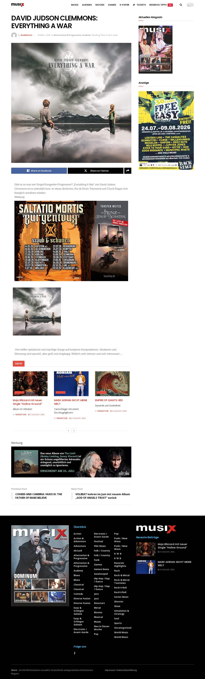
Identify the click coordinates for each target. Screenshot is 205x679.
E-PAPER (124, 4)
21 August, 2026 (36, 414)
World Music (121, 632)
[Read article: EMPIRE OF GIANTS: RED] (112, 383)
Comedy (78, 593)
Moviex (98, 612)
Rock (117, 570)
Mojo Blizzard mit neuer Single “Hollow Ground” (27, 402)
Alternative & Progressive (67, 35)
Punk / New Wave (120, 540)
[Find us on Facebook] (74, 653)
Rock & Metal (122, 575)
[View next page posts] (74, 430)
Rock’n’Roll (120, 592)
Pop (96, 633)
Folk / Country (102, 550)
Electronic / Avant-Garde (81, 631)
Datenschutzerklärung (127, 670)
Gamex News (101, 569)
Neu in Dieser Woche (101, 628)
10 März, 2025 (43, 35)
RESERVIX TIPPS (160, 4)
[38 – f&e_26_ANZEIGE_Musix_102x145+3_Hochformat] (166, 130)
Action (77, 533)
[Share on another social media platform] (127, 171)
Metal (97, 607)
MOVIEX (99, 4)
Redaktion (26, 35)
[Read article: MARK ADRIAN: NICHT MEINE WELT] (71, 383)
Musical (98, 617)
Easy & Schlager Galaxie (79, 610)
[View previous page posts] (68, 430)
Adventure (80, 545)
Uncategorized (122, 627)
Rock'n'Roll (120, 587)
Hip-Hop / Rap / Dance (102, 580)
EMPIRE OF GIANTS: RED (109, 400)
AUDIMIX (87, 4)
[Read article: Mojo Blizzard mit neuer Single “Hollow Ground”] (30, 383)
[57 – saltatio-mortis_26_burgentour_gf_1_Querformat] (71, 240)
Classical (79, 584)
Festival (98, 541)
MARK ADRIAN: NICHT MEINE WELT (70, 402)
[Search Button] (181, 5)
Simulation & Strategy (121, 612)
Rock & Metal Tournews (122, 581)
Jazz (96, 593)
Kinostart (99, 603)
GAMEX (112, 4)
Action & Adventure (80, 540)
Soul (116, 618)
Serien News (121, 596)
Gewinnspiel (101, 573)
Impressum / (111, 670)
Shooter (118, 601)
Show (117, 606)
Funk (96, 559)
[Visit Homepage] (17, 5)
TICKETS (141, 4)
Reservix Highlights (120, 564)
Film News (100, 545)
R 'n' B (117, 553)
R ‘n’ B (117, 558)
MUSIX (74, 4)
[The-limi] (71, 461)
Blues (77, 575)
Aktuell (78, 550)
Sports (118, 623)
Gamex (98, 564)
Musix (97, 621)
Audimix (86, 35)
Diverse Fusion (82, 598)
